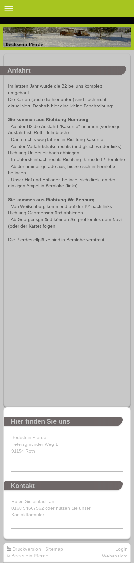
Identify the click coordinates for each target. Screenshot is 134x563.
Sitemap (54, 549)
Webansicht (114, 555)
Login (121, 549)
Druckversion (26, 549)
